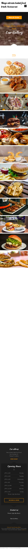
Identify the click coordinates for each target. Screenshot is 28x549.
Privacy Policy (17, 527)
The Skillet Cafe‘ (5, 539)
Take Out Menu (14, 518)
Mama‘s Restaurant (9, 539)
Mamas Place (25, 539)
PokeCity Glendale (2, 539)
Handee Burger (4, 539)
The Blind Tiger (14, 539)
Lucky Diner (7, 539)
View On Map (14, 459)
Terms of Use (10, 527)
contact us (23, 529)
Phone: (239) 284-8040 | (14, 513)
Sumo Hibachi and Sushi (20, 539)
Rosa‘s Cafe (26, 539)
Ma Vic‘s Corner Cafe (12, 539)
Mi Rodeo (15, 539)
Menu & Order (14, 17)
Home (9, 40)
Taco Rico (10, 539)
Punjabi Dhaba (23, 539)
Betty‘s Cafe (21, 539)
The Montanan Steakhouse (17, 539)
